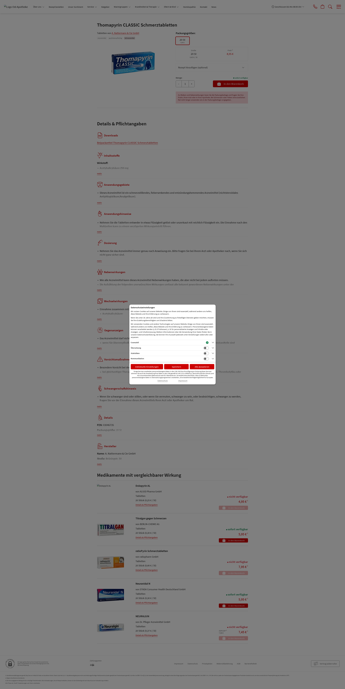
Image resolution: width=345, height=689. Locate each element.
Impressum (182, 381)
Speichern (176, 366)
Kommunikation (137, 358)
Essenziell (135, 342)
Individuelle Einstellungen (147, 366)
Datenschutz (163, 381)
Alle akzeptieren (202, 366)
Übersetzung (136, 348)
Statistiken (135, 353)
